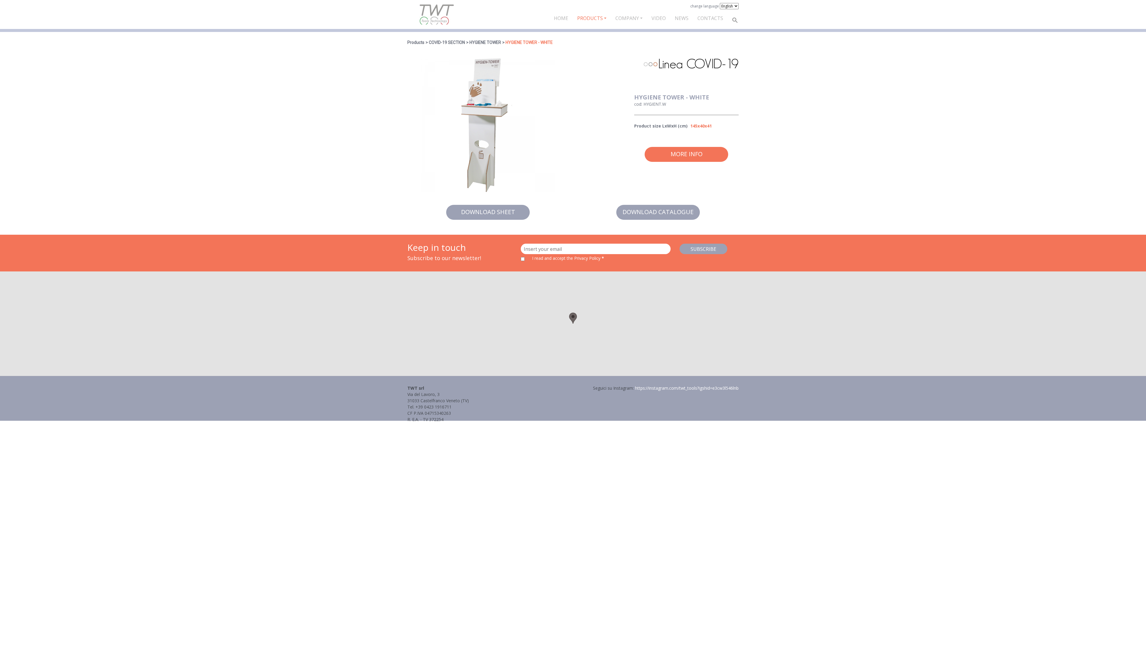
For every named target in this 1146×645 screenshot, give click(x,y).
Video (658, 18)
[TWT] (436, 14)
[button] (573, 318)
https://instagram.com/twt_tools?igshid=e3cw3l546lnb (687, 388)
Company (627, 18)
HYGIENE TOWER (485, 42)
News (681, 18)
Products (590, 18)
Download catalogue (658, 212)
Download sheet (488, 212)
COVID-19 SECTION (447, 42)
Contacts (710, 18)
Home (561, 18)
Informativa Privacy (426, 426)
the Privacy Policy (583, 258)
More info (687, 154)
